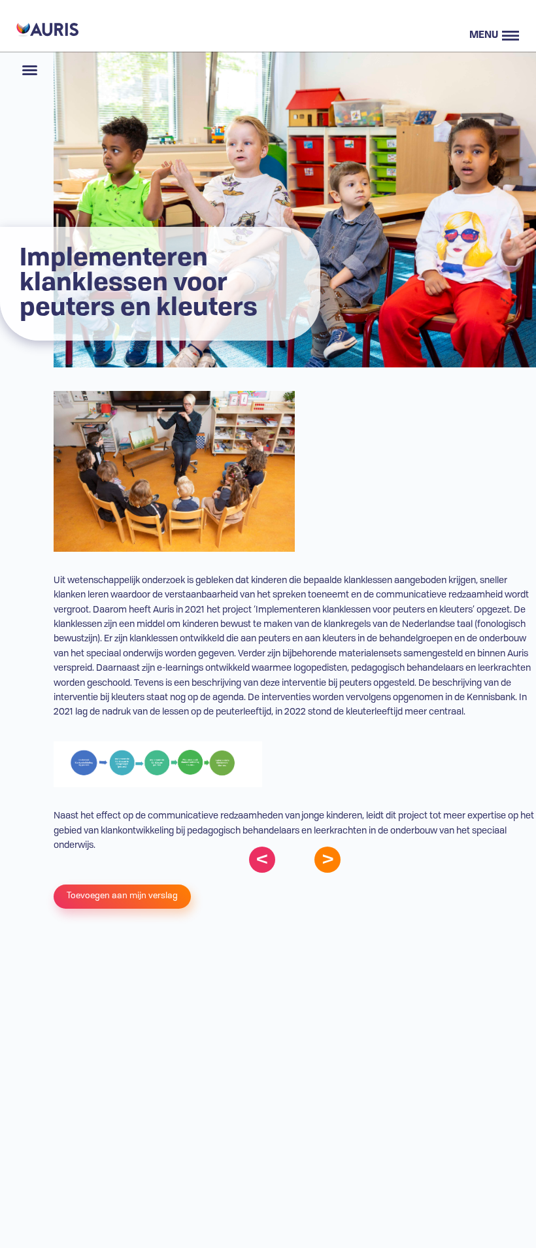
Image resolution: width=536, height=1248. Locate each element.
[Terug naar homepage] (45, 26)
